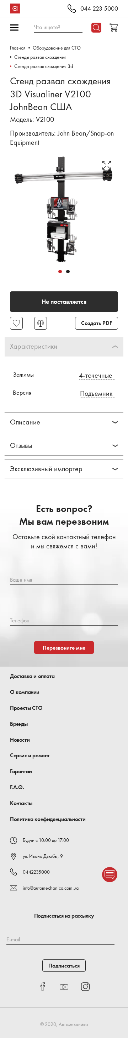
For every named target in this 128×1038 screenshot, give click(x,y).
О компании (24, 692)
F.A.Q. (17, 787)
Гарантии (21, 771)
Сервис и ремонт (29, 755)
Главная (18, 48)
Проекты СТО (26, 708)
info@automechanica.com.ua (51, 888)
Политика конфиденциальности (47, 819)
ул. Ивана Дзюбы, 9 (43, 856)
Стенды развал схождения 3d (43, 66)
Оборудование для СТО (57, 48)
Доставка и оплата (32, 676)
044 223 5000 (99, 8)
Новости (20, 739)
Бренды (19, 724)
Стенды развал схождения (40, 57)
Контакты (21, 803)
